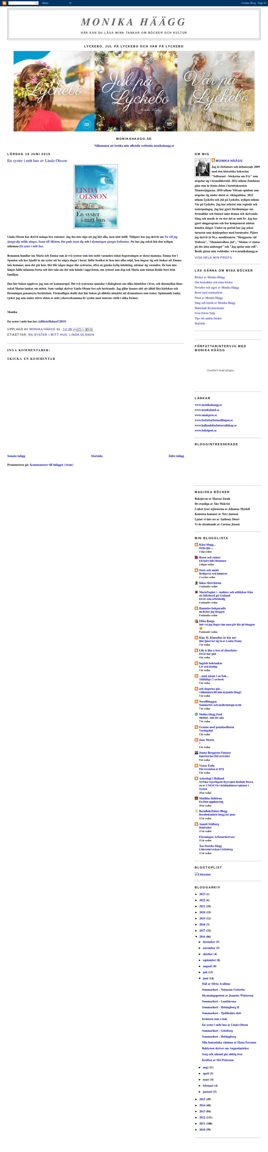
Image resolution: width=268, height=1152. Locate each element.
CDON (62, 321)
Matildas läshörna (210, 798)
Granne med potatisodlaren (216, 727)
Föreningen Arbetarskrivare (217, 837)
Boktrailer (205, 827)
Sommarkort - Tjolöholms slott (221, 1013)
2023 (202, 894)
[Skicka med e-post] (75, 329)
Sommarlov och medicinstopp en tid (220, 705)
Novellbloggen (208, 701)
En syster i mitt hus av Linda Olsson (225, 1025)
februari (208, 1085)
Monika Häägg (134, 21)
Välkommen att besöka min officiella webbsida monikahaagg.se (134, 145)
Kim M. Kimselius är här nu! (217, 637)
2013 (202, 1111)
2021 (202, 906)
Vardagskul (206, 730)
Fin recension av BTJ (211, 769)
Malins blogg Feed (210, 714)
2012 (202, 1117)
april (206, 1073)
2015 (202, 1099)
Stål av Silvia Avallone (216, 983)
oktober (208, 954)
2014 (202, 1105)
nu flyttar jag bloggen (211, 612)
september (210, 960)
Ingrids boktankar (210, 663)
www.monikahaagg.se (208, 405)
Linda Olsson (81, 334)
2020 (202, 912)
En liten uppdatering (211, 802)
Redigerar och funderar (213, 573)
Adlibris (43, 321)
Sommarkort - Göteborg (217, 1030)
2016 (202, 936)
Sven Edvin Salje (205, 313)
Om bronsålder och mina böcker (214, 282)
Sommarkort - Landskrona (219, 1001)
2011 (202, 1123)
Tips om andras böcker (208, 318)
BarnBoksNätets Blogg (213, 811)
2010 (202, 1129)
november (209, 948)
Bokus (53, 321)
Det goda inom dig (72, 241)
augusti (208, 966)
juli (205, 972)
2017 (202, 930)
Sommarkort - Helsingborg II (220, 1007)
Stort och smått (209, 570)
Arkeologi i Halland (211, 778)
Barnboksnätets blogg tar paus (217, 814)
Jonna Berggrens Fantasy (215, 752)
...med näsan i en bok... (214, 676)
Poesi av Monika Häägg (209, 298)
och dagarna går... (210, 688)
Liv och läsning (208, 666)
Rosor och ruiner (209, 557)
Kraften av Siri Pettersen (218, 1060)
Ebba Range (207, 621)
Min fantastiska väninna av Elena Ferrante (229, 1042)
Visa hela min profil (214, 257)
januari (208, 1091)
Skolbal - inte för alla (211, 718)
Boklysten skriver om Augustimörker (225, 1048)
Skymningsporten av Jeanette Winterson (227, 995)
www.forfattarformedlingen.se (214, 420)
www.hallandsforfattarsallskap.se (216, 425)
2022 (202, 900)
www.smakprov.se (206, 415)
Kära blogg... (207, 544)
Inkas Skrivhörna (210, 583)
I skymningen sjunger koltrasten (109, 241)
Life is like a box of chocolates (218, 650)
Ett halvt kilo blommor (212, 561)
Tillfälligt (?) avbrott (211, 679)
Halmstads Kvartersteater (209, 308)
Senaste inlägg (16, 456)
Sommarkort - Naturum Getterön (223, 989)
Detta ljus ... (206, 548)
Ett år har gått (207, 654)
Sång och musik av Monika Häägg (215, 303)
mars (206, 1079)
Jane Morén (206, 740)
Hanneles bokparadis (212, 608)
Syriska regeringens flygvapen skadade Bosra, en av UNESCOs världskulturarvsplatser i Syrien (226, 785)
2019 (202, 918)
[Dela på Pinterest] (91, 329)
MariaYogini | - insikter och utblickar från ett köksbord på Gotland (226, 594)
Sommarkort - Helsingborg (219, 1036)
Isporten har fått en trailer (214, 756)
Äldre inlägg (176, 456)
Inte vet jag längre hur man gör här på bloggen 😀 (227, 626)
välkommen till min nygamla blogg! (220, 692)
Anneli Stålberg (209, 824)
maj (206, 1067)
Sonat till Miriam (48, 241)
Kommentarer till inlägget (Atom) (51, 464)
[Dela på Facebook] (87, 329)
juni (206, 978)
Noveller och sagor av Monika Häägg (217, 287)
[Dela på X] (83, 329)
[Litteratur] (203, 874)
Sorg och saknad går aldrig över (222, 1054)
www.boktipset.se (205, 430)
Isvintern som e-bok (214, 1019)
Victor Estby (207, 765)
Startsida (97, 456)
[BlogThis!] (79, 329)
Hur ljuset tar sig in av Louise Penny (220, 641)
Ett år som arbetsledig (212, 599)
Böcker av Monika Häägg (210, 277)
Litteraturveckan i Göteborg (216, 849)
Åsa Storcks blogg (210, 846)
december (209, 942)
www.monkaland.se (207, 410)
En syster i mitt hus (31, 246)
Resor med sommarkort (208, 292)
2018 (202, 924)
